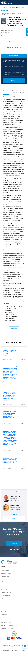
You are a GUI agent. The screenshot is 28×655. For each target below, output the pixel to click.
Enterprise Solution (6, 592)
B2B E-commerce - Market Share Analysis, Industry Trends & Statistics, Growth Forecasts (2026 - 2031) (10, 460)
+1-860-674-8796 (15, 509)
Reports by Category (6, 573)
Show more (14, 328)
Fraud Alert (4, 614)
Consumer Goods (20, 7)
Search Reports (5, 570)
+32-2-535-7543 (14, 500)
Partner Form (4, 612)
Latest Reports (4, 582)
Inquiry (14, 518)
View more (14, 482)
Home (2, 7)
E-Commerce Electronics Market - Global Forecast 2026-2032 (9, 352)
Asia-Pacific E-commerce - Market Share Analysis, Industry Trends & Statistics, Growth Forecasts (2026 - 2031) (10, 414)
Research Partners (5, 590)
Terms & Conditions (15, 650)
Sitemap (23, 650)
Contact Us (14, 543)
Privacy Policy (6, 650)
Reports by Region (5, 576)
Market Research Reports (10, 7)
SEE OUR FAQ (14, 514)
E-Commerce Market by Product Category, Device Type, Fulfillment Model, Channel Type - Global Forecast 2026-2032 (9, 395)
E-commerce (4, 10)
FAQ (2, 598)
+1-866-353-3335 (14, 549)
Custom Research (5, 595)
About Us (3, 601)
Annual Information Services (8, 579)
